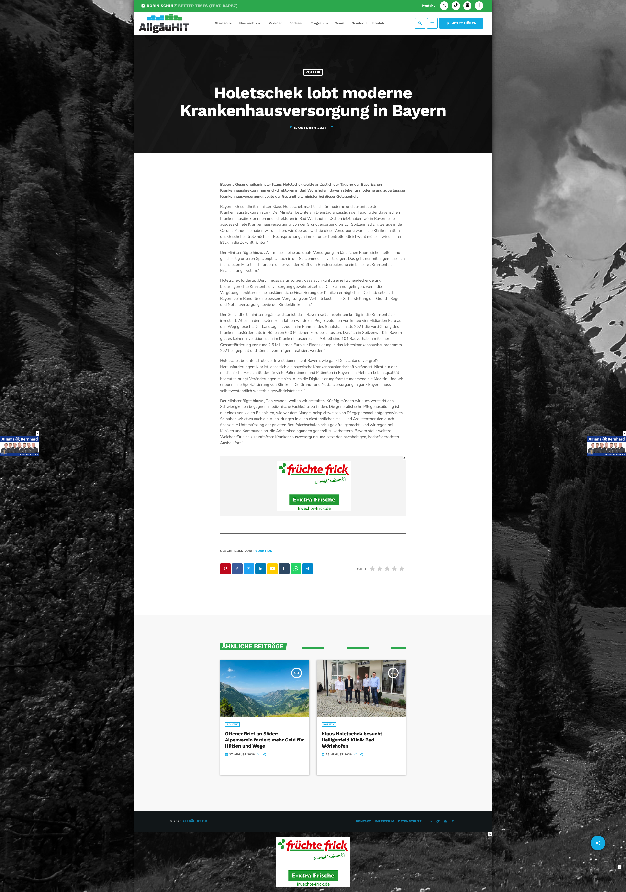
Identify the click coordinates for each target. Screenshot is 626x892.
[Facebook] (479, 5)
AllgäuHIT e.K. (195, 821)
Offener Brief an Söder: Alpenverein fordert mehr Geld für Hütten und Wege (264, 740)
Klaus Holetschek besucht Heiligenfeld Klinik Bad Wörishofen (352, 740)
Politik (313, 72)
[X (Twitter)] (444, 5)
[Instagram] (467, 5)
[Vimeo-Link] (164, 23)
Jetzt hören (461, 23)
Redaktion (262, 551)
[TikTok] (456, 5)
